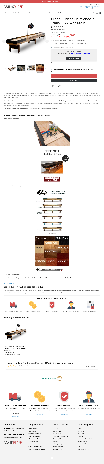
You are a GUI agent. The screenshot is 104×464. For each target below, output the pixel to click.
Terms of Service (58, 446)
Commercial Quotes (84, 444)
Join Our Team (58, 449)
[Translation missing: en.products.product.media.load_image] (12, 68)
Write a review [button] (90, 366)
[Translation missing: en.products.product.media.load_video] (21, 68)
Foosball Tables (33, 441)
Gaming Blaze (54, 461)
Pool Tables (32, 431)
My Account (81, 431)
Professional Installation (85, 439)
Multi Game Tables (34, 436)
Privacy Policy (57, 444)
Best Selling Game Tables (36, 449)
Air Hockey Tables (34, 439)
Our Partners (57, 434)
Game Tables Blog (84, 449)
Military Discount (83, 441)
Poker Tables (32, 428)
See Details (15, 416)
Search (80, 428)
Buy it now (73, 80)
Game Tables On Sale (35, 446)
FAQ (79, 446)
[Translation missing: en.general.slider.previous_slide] (4, 41)
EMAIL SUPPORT (74, 58)
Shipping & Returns (59, 439)
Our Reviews (57, 431)
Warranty (56, 441)
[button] (94, 13)
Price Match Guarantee (60, 436)
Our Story (56, 428)
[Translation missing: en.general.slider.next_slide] (47, 41)
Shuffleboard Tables (34, 434)
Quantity (53, 62)
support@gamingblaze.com (90, 7)
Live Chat (81, 434)
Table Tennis (32, 444)
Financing (81, 436)
